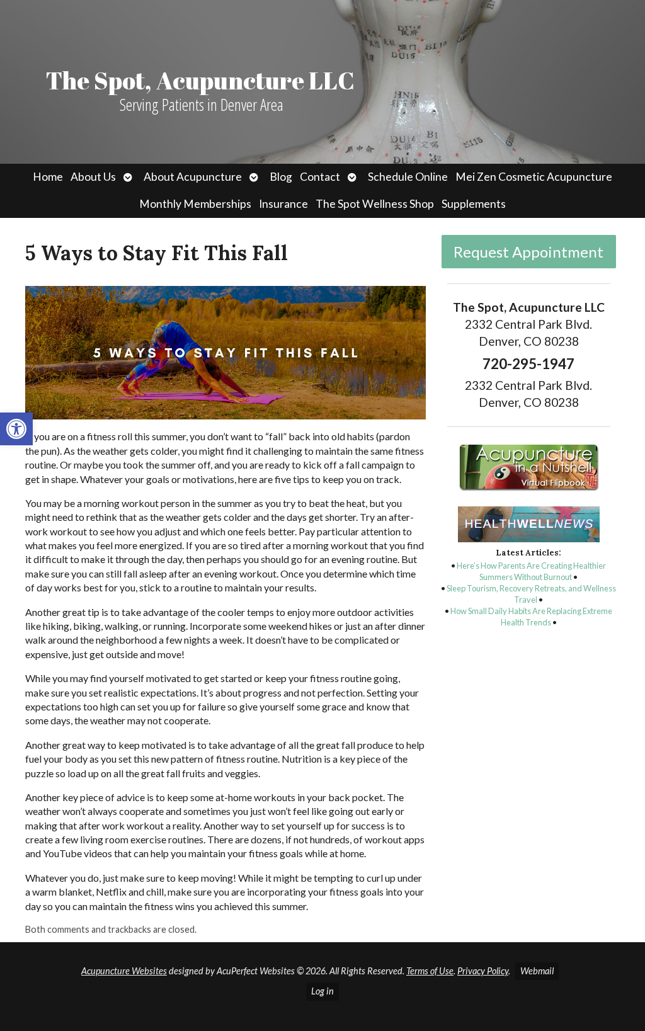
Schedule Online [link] (408, 176)
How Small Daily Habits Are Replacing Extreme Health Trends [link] (531, 616)
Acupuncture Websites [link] (124, 970)
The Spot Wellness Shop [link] (375, 203)
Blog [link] (281, 176)
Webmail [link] (537, 970)
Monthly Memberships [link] (195, 203)
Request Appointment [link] (528, 251)
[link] (16, 429)
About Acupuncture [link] (193, 176)
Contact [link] (320, 176)
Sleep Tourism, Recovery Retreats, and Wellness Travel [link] (531, 594)
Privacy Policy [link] (482, 970)
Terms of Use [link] (430, 970)
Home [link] (48, 176)
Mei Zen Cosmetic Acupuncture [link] (533, 176)
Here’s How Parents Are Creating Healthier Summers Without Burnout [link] (531, 571)
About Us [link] (93, 176)
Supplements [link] (474, 203)
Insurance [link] (283, 203)
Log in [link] (322, 991)
